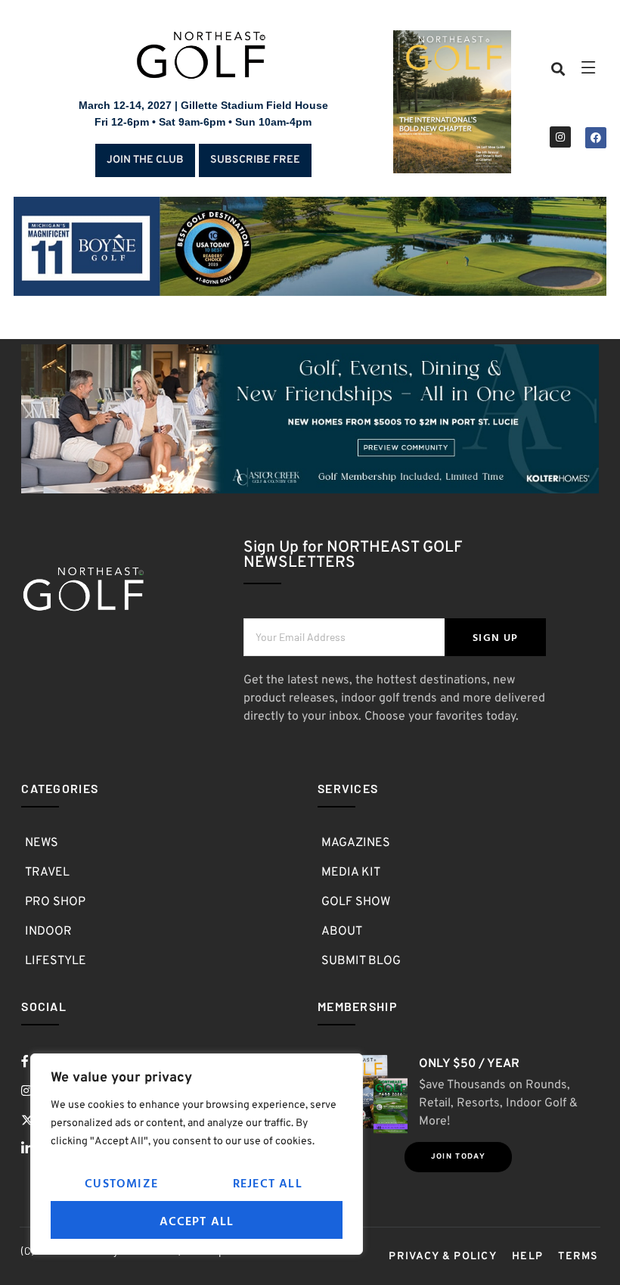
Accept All (197, 1221)
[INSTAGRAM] (560, 137)
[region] (196, 1154)
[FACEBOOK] (595, 137)
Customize (121, 1183)
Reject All (267, 1183)
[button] (558, 69)
